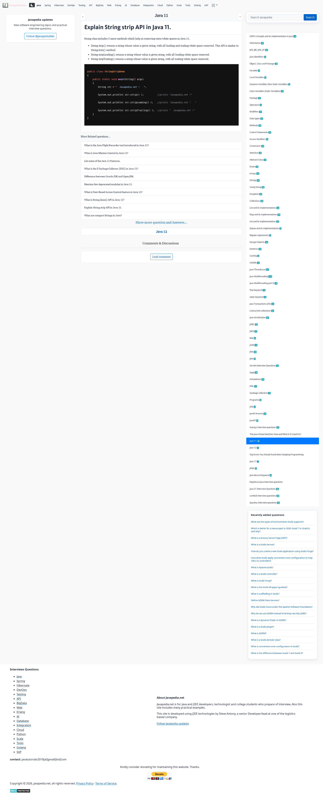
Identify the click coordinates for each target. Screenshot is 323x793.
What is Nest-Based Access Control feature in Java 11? (113, 192)
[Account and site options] (214, 5)
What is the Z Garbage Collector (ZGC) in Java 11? (111, 168)
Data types (256, 118)
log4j (253, 372)
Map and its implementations (265, 214)
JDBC (253, 324)
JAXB (253, 345)
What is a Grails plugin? (262, 626)
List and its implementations (264, 207)
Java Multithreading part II (263, 283)
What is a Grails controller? (264, 573)
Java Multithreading (261, 276)
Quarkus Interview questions (264, 502)
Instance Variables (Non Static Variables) (270, 84)
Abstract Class (258, 159)
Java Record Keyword (260, 475)
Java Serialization (259, 317)
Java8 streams (258, 413)
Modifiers (255, 111)
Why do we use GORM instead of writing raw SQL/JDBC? (279, 613)
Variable (254, 70)
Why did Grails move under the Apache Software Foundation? (282, 606)
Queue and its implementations (265, 228)
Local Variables (258, 77)
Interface (255, 152)
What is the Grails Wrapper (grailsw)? (269, 587)
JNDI (253, 331)
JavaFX (254, 420)
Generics (255, 248)
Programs (255, 399)
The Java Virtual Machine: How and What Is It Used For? (275, 434)
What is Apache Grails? (262, 567)
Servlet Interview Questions (264, 365)
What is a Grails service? (263, 544)
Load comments (161, 256)
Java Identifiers (258, 56)
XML (253, 386)
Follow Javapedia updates (173, 723)
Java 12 (161, 232)
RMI (252, 338)
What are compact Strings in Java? (103, 215)
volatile (254, 262)
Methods (255, 125)
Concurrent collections (262, 310)
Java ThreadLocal (259, 269)
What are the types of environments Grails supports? (277, 521)
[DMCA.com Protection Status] (20, 790)
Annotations (257, 379)
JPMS (253, 468)
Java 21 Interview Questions (264, 488)
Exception (256, 194)
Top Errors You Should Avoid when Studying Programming (276, 454)
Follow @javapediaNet (40, 36)
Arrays (254, 173)
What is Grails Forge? (261, 580)
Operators (255, 104)
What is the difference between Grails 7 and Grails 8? (277, 653)
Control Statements (260, 132)
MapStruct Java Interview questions (266, 482)
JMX (252, 358)
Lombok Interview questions (264, 495)
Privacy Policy (84, 783)
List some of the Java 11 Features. (102, 160)
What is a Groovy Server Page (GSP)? (269, 537)
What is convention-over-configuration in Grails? (275, 646)
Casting (254, 255)
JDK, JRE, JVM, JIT (258, 49)
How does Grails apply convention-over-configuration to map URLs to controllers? (282, 559)
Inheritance (256, 43)
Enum (254, 166)
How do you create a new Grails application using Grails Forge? (282, 551)
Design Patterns (258, 242)
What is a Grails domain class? (266, 639)
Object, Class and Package (263, 63)
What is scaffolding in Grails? (265, 593)
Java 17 (254, 461)
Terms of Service (105, 783)
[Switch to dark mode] (32, 5)
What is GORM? (258, 633)
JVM (252, 406)
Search (310, 17)
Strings (254, 180)
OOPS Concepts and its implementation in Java (273, 36)
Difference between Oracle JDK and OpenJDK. (109, 176)
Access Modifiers (259, 139)
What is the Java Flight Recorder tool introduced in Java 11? (116, 145)
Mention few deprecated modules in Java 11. (108, 184)
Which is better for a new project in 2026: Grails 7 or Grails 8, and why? (280, 530)
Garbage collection (260, 393)
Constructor (257, 145)
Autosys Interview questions (264, 427)
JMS (253, 351)
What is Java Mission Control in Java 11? (106, 153)
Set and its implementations (264, 221)
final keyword (257, 290)
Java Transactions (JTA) (262, 303)
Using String (257, 187)
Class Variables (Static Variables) (266, 91)
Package (255, 98)
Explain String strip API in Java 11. (103, 207)
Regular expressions (260, 235)
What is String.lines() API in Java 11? (104, 199)
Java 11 (254, 440)
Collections (256, 200)
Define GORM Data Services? (265, 600)
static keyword (258, 297)
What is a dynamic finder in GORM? (268, 620)
